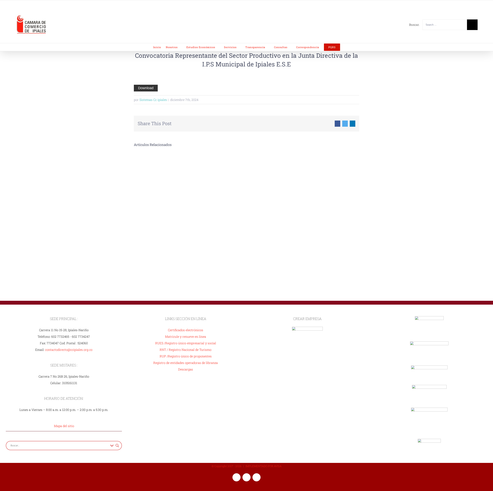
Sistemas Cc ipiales (153, 100)
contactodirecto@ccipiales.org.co (68, 350)
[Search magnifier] (117, 445)
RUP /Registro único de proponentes (186, 356)
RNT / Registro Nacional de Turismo (185, 350)
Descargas (185, 369)
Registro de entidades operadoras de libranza (185, 363)
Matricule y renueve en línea (185, 336)
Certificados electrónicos (185, 330)
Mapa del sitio (64, 426)
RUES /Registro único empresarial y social (185, 343)
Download (145, 88)
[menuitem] (159, 47)
